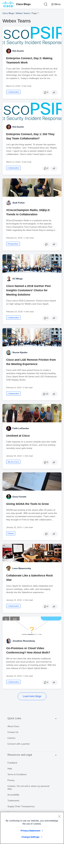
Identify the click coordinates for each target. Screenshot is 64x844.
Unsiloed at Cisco (18, 435)
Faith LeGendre (20, 428)
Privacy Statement (30, 830)
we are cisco (13, 462)
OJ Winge (17, 278)
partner (11, 533)
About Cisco (13, 726)
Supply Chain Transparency (21, 806)
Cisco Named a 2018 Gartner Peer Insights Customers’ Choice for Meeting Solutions (28, 290)
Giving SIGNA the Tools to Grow (27, 503)
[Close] (59, 816)
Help (9, 768)
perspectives (13, 244)
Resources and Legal (19, 754)
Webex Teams (23, 13)
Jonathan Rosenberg (23, 641)
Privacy (11, 780)
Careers (11, 738)
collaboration (13, 92)
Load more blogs (32, 696)
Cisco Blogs (23, 4)
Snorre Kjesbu (19, 352)
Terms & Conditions (17, 774)
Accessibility (13, 794)
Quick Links (14, 718)
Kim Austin (18, 51)
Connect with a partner (18, 744)
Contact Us (12, 732)
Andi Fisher (18, 202)
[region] (32, 828)
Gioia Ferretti (19, 496)
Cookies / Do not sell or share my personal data (28, 787)
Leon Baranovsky (21, 568)
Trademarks (13, 800)
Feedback (12, 762)
